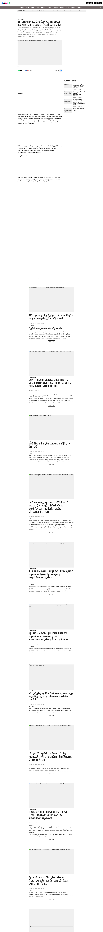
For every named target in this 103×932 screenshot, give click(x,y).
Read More (51, 341)
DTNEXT (18, 3)
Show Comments (40, 278)
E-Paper (13, 3)
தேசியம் (27, 7)
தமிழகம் (22, 7)
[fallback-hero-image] (68, 86)
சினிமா (37, 7)
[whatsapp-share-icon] (19, 71)
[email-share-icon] (28, 71)
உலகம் (32, 7)
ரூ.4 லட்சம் (50, 395)
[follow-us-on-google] (60, 70)
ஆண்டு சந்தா (79, 7)
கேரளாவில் (32, 768)
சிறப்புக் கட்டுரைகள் (70, 7)
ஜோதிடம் (50, 7)
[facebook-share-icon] (23, 71)
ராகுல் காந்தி (67, 650)
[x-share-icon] (21, 71)
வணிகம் (62, 7)
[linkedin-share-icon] (26, 71)
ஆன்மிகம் (56, 7)
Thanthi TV (24, 3)
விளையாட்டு (43, 7)
